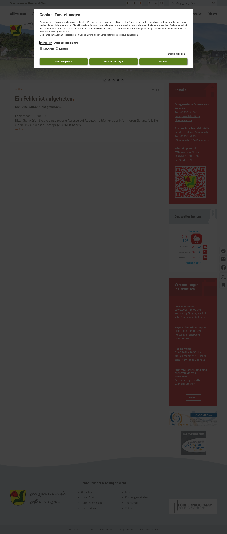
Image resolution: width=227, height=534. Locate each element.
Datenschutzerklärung (66, 42)
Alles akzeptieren (63, 61)
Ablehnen (163, 61)
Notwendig (49, 49)
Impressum (46, 42)
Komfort (63, 49)
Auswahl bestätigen (113, 61)
